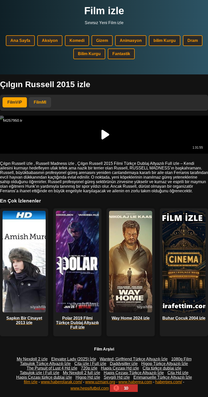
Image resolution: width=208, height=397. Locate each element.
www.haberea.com (135, 382)
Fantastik (121, 54)
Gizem (102, 40)
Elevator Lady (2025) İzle (73, 359)
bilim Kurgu (164, 40)
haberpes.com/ (168, 382)
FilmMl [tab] (40, 102)
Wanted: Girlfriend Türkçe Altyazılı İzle (134, 359)
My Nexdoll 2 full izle (81, 373)
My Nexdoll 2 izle (32, 359)
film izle (31, 382)
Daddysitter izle (124, 363)
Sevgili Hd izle (117, 377)
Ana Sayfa (20, 40)
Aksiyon (50, 40)
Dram (192, 40)
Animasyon (131, 40)
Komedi (77, 40)
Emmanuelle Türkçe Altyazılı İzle (162, 377)
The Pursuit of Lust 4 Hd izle (52, 368)
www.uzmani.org (100, 382)
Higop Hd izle (88, 377)
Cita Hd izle (177, 373)
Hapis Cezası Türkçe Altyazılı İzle (134, 373)
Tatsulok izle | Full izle (39, 373)
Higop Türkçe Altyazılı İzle (164, 363)
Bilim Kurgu (89, 54)
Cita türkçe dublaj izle (162, 368)
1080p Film (181, 359)
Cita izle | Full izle (90, 363)
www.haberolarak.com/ (61, 382)
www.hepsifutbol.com (90, 388)
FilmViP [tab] (14, 102)
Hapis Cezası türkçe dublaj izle (44, 377)
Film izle (104, 10)
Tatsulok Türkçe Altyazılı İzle (45, 363)
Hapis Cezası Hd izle (120, 368)
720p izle (89, 368)
